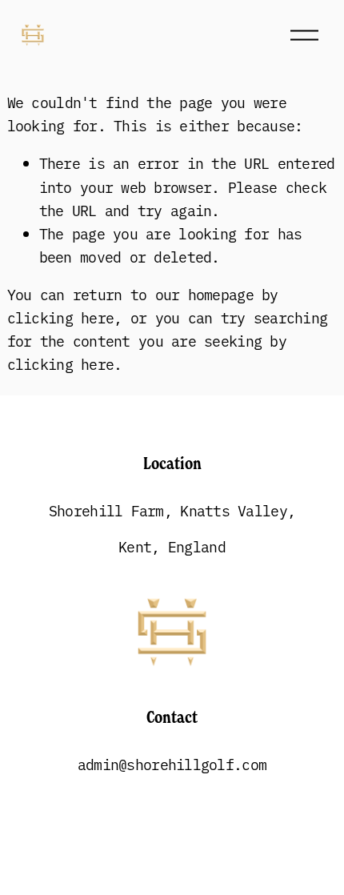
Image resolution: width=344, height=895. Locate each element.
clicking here (60, 317)
